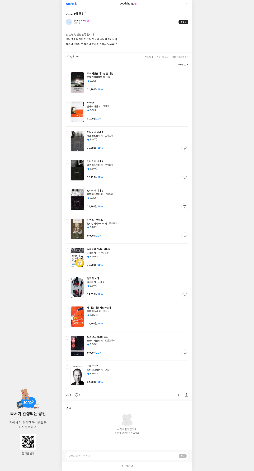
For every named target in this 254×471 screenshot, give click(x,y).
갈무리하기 (179, 395)
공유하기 (186, 395)
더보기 (186, 4)
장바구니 (184, 148)
